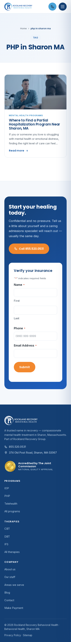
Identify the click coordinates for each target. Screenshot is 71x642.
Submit (24, 367)
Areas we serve (14, 585)
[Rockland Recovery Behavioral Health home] (25, 6)
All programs (12, 511)
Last (16, 318)
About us (9, 569)
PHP (7, 496)
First (17, 300)
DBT (7, 536)
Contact (9, 600)
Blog (7, 592)
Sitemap (27, 635)
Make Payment (13, 608)
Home (23, 28)
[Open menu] (63, 7)
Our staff (9, 577)
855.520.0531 (17, 446)
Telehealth (10, 503)
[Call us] (52, 7)
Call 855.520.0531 (31, 249)
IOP (6, 488)
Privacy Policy (12, 635)
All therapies (12, 552)
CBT (7, 528)
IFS (6, 544)
